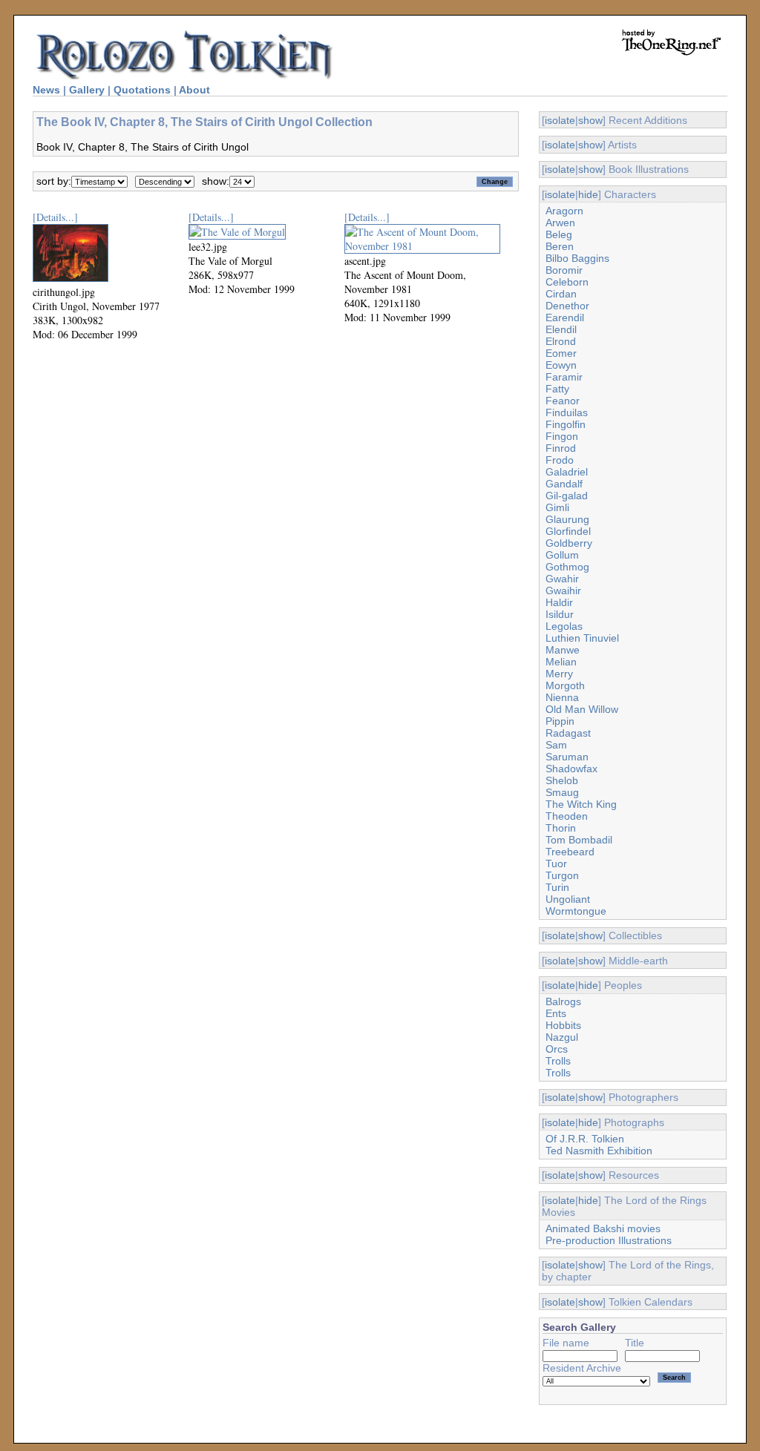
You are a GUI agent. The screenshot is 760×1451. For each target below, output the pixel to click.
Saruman (567, 757)
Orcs (557, 1049)
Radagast (568, 733)
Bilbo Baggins (577, 258)
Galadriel (567, 472)
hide (588, 194)
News (46, 90)
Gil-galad (567, 495)
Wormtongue (576, 911)
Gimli (557, 507)
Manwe (563, 650)
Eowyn (561, 365)
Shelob (562, 780)
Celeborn (567, 282)
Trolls (558, 1061)
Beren (560, 246)
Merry (559, 674)
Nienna (562, 697)
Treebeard (570, 852)
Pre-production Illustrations (609, 1240)
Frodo (560, 460)
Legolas (564, 626)
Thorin (561, 828)
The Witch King (581, 804)
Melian (561, 662)
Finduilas (567, 412)
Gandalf (564, 484)
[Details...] (55, 217)
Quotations (142, 90)
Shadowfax (571, 768)
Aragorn (564, 211)
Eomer (561, 353)
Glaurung (567, 519)
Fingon (562, 436)
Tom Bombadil (579, 840)
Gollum (562, 555)
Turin (557, 887)
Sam (556, 745)
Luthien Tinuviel (582, 638)
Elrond (561, 341)
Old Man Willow (582, 709)
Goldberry (569, 543)
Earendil (565, 317)
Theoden (567, 816)
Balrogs (563, 1001)
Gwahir (562, 579)
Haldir (559, 602)
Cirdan (561, 294)
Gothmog (567, 567)
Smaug (562, 792)
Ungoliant (568, 899)
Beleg (559, 234)
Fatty (557, 389)
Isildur (560, 614)
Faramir (564, 377)
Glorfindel (568, 531)
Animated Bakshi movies (603, 1228)
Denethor (567, 306)
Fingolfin (566, 424)
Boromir (564, 270)
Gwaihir (563, 590)
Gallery (87, 90)
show (590, 120)
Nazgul (562, 1037)
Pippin (560, 721)
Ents (556, 1013)
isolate (560, 120)
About (194, 90)
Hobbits (563, 1025)
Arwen (560, 222)
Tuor (556, 863)
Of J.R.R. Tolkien (585, 1139)
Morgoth (565, 685)
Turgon (562, 875)
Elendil (561, 329)
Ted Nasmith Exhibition (599, 1150)
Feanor (563, 401)
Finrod (561, 448)
